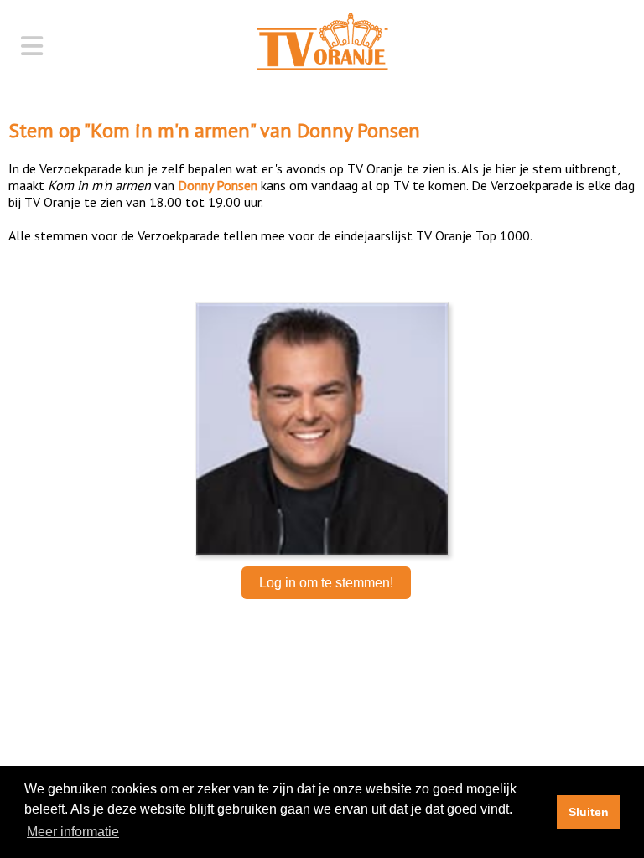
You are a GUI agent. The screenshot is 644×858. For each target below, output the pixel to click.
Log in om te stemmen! (326, 583)
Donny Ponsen (358, 130)
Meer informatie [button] (73, 831)
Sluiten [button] (589, 812)
